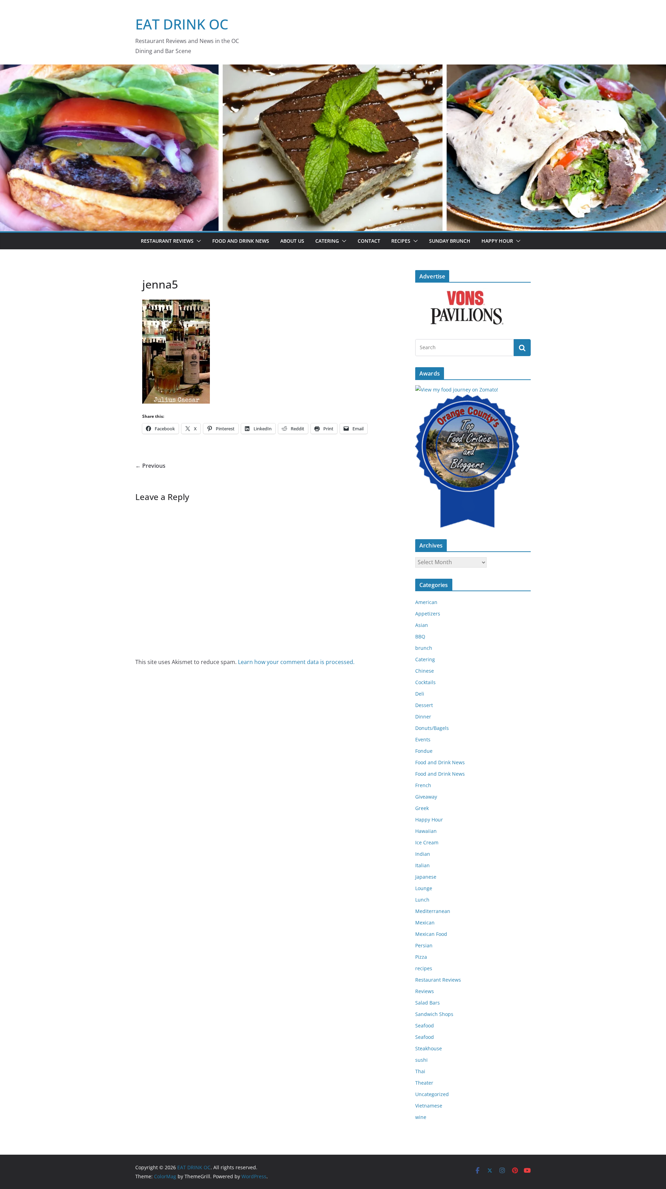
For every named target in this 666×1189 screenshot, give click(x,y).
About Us (292, 241)
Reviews (424, 991)
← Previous (150, 465)
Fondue (424, 751)
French (423, 785)
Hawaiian (426, 831)
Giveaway (426, 796)
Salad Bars (427, 1002)
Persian (424, 945)
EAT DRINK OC (181, 24)
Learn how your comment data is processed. (296, 662)
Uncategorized (432, 1094)
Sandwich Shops (434, 1014)
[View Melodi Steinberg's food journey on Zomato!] (456, 389)
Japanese (425, 876)
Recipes (400, 241)
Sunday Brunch (449, 241)
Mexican (425, 922)
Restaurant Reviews (167, 241)
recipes (423, 968)
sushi (421, 1060)
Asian (421, 625)
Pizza (421, 957)
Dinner (423, 716)
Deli (419, 693)
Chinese (424, 670)
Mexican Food (431, 934)
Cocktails (425, 682)
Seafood (424, 1025)
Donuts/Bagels (432, 728)
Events (422, 739)
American (426, 602)
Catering (327, 241)
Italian (422, 865)
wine (420, 1117)
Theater (424, 1082)
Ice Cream (426, 842)
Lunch (422, 899)
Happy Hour (497, 241)
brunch (423, 648)
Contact (369, 241)
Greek (422, 808)
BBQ (420, 636)
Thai (420, 1071)
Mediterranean (432, 911)
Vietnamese (428, 1105)
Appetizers (427, 613)
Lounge (423, 888)
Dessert (424, 705)
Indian (422, 854)
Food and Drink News (240, 241)
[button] (197, 241)
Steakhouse (428, 1048)
